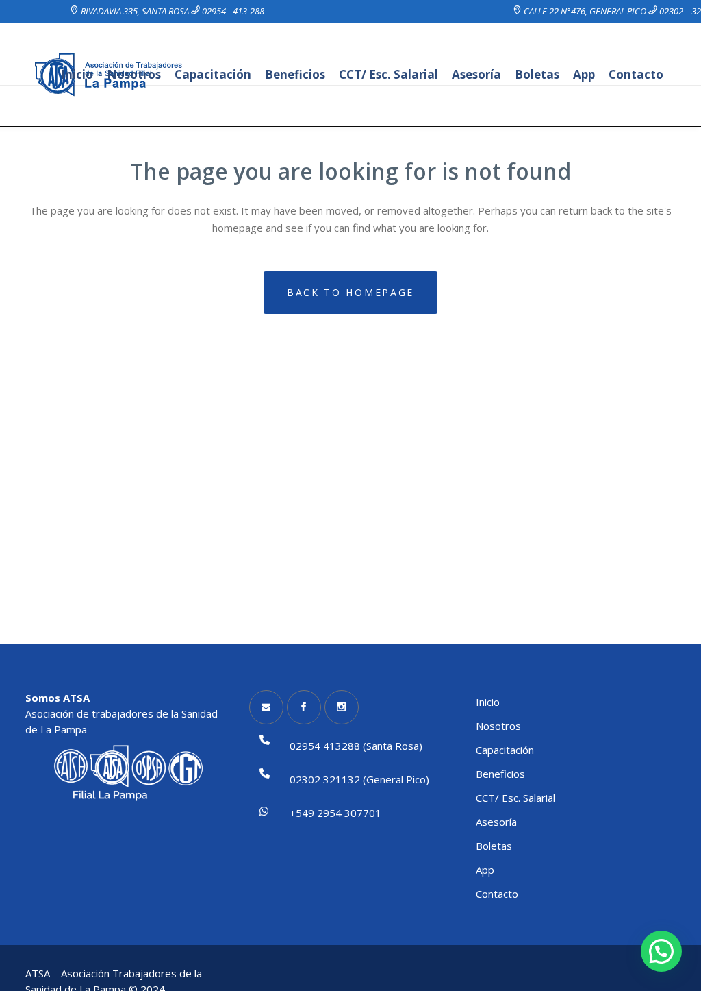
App (485, 870)
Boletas (494, 846)
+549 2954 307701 (335, 813)
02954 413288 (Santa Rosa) (356, 746)
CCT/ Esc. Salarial (515, 798)
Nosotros (498, 726)
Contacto (497, 894)
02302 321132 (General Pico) (359, 779)
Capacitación (505, 750)
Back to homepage (350, 292)
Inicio (488, 702)
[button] (661, 951)
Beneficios (500, 774)
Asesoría (496, 822)
